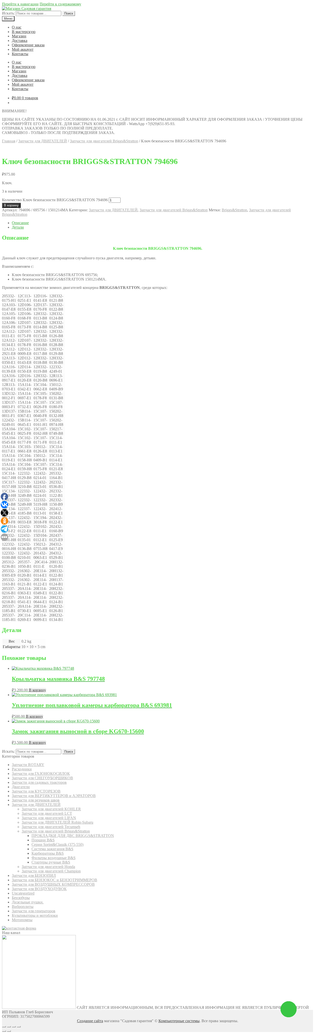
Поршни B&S (43, 840)
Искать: (8, 13)
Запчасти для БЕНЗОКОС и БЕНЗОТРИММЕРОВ (54, 880)
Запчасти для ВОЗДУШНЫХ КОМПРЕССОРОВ (53, 884)
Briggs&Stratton (234, 210)
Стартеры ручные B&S (51, 862)
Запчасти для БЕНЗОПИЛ (34, 875)
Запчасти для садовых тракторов (39, 782)
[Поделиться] (9, 1026)
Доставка (19, 40)
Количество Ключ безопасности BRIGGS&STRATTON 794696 (55, 200)
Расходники (22, 769)
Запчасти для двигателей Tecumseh (51, 827)
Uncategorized (23, 893)
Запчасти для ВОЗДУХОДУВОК (39, 889)
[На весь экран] (14, 1026)
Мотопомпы (22, 920)
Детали (18, 227)
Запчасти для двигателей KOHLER (51, 809)
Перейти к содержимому (60, 4)
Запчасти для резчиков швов (36, 800)
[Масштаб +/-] (19, 1026)
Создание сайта (90, 1021)
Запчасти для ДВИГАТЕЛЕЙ (42, 141)
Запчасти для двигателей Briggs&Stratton (104, 141)
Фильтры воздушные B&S (54, 858)
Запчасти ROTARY (28, 765)
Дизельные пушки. (28, 902)
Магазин (19, 36)
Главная (8, 141)
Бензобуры (21, 898)
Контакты (20, 54)
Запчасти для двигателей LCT (47, 813)
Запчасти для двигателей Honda (48, 867)
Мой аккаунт (22, 49)
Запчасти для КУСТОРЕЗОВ (36, 791)
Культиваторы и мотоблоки (35, 915)
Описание (20, 223)
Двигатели (21, 787)
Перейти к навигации (20, 4)
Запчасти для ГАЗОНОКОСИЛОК (41, 773)
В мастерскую (23, 32)
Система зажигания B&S (52, 849)
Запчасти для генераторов (33, 911)
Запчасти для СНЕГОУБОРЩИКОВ (42, 778)
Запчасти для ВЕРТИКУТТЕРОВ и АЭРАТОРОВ (54, 796)
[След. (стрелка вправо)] (9, 1031)
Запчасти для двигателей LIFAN (49, 818)
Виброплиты (22, 906)
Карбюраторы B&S (48, 853)
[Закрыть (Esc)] (4, 1026)
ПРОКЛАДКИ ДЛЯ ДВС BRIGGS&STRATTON (73, 836)
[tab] (162, 223)
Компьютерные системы (179, 1021)
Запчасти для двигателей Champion (51, 871)
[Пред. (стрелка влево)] (4, 1031)
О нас (16, 27)
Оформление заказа (28, 45)
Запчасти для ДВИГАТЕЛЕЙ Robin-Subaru (57, 822)
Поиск (68, 13)
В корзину (11, 205)
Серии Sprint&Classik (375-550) (57, 844)
